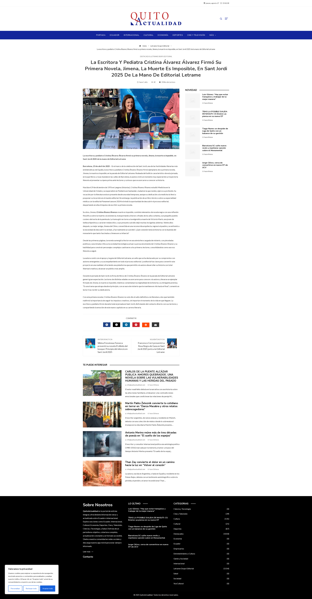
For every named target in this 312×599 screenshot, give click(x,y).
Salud (201, 573)
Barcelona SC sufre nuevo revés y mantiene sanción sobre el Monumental (214, 148)
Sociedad (201, 578)
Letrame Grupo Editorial (161, 56)
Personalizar (15, 588)
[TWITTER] (116, 324)
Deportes (201, 529)
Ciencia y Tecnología (201, 509)
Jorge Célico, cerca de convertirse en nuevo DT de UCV (215, 165)
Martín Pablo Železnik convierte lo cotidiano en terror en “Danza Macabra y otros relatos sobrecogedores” (151, 406)
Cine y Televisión (201, 514)
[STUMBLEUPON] (145, 325)
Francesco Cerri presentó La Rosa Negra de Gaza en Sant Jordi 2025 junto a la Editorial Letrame (151, 345)
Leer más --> (88, 551)
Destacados (145, 56)
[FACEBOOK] (106, 324)
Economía (201, 538)
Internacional (201, 563)
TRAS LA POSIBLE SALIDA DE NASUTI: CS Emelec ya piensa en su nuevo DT (214, 114)
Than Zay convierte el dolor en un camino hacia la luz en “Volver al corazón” (150, 463)
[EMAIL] (155, 324)
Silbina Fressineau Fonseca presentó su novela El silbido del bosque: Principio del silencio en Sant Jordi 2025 (113, 345)
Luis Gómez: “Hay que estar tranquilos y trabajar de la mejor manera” (215, 96)
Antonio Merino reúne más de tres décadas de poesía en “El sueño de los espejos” (150, 434)
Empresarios (201, 548)
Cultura (201, 519)
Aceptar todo (48, 588)
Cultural (201, 524)
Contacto (88, 556)
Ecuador (201, 543)
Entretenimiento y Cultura (201, 553)
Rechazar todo (31, 588)
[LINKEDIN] (126, 324)
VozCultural (201, 583)
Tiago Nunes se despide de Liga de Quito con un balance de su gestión (215, 131)
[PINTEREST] (136, 324)
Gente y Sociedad (201, 558)
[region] (31, 579)
